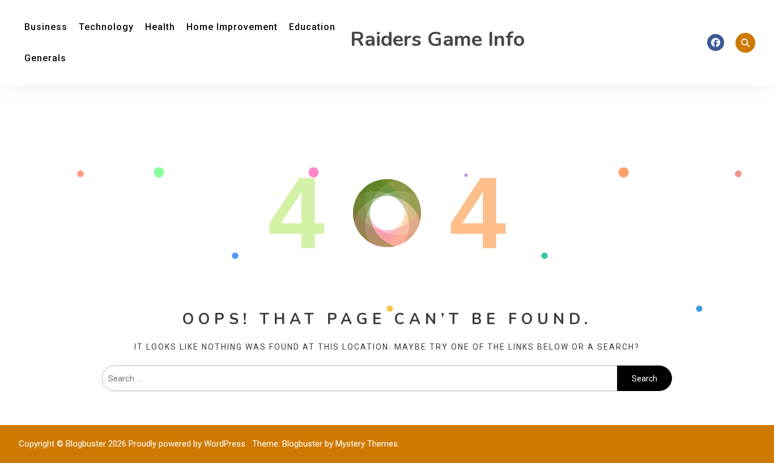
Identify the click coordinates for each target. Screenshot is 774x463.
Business (45, 27)
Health (160, 27)
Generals (45, 58)
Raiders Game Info (437, 39)
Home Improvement (232, 27)
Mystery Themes (366, 444)
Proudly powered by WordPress (188, 444)
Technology (106, 27)
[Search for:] (359, 378)
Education (312, 27)
